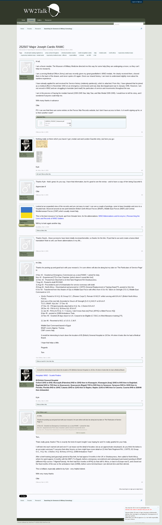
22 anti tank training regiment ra (34, 53)
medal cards (102, 53)
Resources (48, 20)
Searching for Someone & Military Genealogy (40, 49)
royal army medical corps (125, 53)
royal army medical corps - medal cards (32, 55)
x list (95, 55)
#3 (142, 195)
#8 (142, 482)
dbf (37, 174)
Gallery (39, 20)
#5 (142, 251)
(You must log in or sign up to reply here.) (131, 489)
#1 (142, 132)
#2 (142, 170)
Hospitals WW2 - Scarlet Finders (48, 375)
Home (23, 20)
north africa (112, 53)
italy (95, 53)
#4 (142, 227)
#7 (142, 401)
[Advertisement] (81, 38)
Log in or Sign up (137, 1)
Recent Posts (34, 23)
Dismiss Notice (158, 507)
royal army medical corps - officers (57, 55)
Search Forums (23, 23)
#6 (142, 357)
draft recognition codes (85, 53)
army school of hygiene (52, 53)
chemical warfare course (68, 53)
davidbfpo (23, 221)
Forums (31, 20)
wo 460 (89, 55)
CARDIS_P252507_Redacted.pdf (54, 121)
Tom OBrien (24, 278)
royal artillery (73, 55)
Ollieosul (62, 49)
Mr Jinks (23, 154)
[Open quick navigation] (141, 28)
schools (81, 55)
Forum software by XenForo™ (33, 522)
